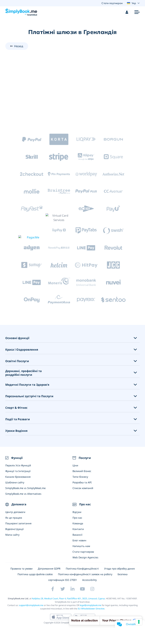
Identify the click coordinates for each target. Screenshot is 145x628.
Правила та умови (21, 568)
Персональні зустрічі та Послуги (29, 396)
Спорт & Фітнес (16, 408)
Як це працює (13, 517)
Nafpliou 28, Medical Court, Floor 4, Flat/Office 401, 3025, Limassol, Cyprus (68, 598)
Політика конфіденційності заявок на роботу (85, 574)
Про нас (77, 517)
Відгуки (76, 512)
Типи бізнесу (80, 476)
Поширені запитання (18, 523)
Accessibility (89, 580)
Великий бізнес (81, 471)
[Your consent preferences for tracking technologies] (138, 621)
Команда (77, 523)
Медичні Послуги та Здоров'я (27, 385)
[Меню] (137, 12)
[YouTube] (82, 589)
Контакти (78, 529)
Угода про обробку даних (119, 568)
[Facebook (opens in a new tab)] (52, 589)
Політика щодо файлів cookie (35, 574)
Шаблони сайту (14, 482)
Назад (18, 46)
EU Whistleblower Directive (91, 608)
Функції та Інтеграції (18, 471)
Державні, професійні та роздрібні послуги (23, 373)
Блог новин (79, 540)
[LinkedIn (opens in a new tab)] (72, 589)
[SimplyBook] (21, 12)
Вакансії (77, 534)
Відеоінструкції (14, 529)
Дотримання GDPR (49, 568)
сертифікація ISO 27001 (62, 580)
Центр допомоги (15, 512)
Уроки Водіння (16, 431)
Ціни (75, 465)
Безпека (122, 574)
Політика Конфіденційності (82, 568)
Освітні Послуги (17, 361)
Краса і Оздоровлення (21, 349)
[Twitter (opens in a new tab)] (62, 589)
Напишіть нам (81, 546)
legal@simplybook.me (90, 605)
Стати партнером (83, 551)
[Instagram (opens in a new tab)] (92, 589)
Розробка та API (82, 482)
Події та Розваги (17, 419)
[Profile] (127, 12)
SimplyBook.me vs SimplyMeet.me (25, 488)
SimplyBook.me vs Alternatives (23, 493)
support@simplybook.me (31, 605)
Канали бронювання (18, 476)
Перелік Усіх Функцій (18, 465)
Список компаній (82, 488)
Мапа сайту (12, 534)
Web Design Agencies (85, 557)
